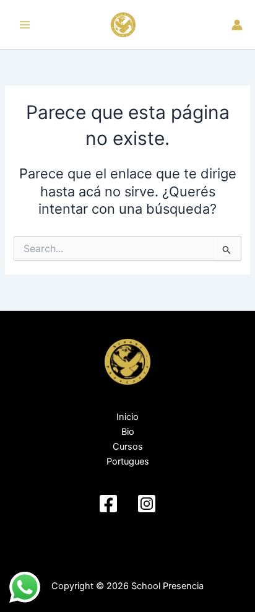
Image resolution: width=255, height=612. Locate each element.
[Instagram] (147, 504)
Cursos (128, 446)
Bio (127, 431)
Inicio (127, 416)
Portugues (127, 461)
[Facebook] (108, 504)
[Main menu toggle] (24, 24)
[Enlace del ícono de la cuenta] (237, 24)
